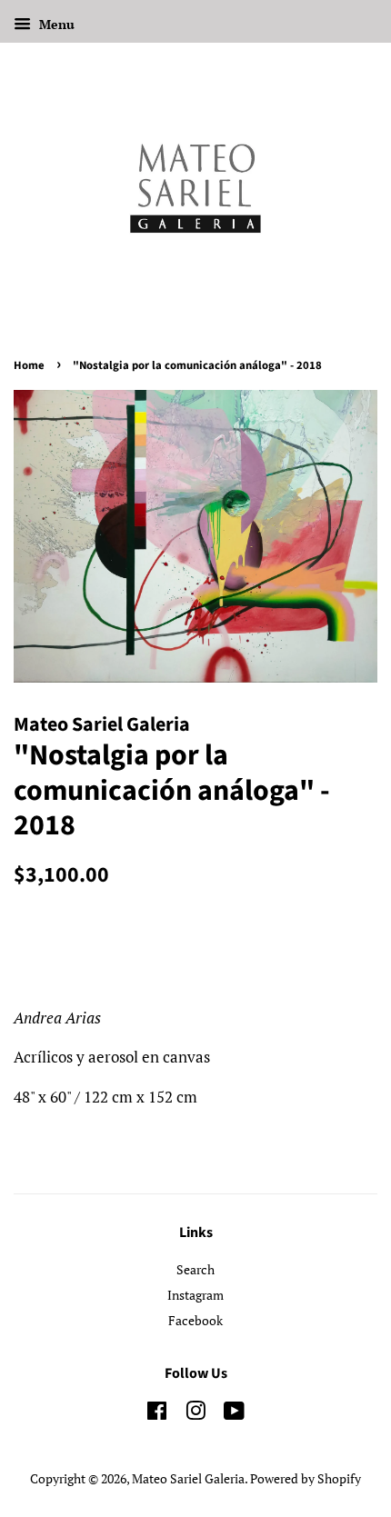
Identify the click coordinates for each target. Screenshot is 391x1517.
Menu (55, 24)
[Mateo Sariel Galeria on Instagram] (195, 1413)
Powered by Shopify (305, 1478)
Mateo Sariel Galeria (188, 1478)
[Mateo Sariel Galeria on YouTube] (234, 1413)
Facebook (195, 1320)
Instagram (195, 1294)
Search (195, 1269)
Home (29, 365)
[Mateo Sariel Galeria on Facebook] (156, 1413)
